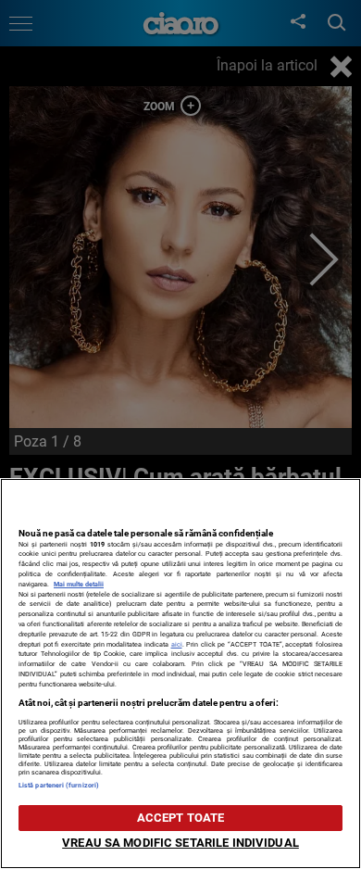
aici (176, 644)
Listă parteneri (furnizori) (59, 785)
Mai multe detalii (79, 584)
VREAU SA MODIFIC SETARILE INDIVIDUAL (180, 843)
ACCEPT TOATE (181, 818)
